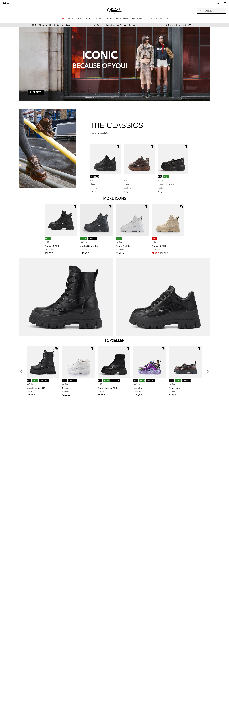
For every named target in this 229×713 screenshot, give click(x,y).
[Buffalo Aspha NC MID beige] (168, 220)
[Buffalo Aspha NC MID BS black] (96, 220)
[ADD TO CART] (118, 146)
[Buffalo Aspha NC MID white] (132, 220)
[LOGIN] (211, 3)
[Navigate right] (208, 372)
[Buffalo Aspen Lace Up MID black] (114, 362)
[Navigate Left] (21, 372)
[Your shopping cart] (225, 3)
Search (208, 10)
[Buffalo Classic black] (105, 159)
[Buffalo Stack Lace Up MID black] (43, 362)
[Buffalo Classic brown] (139, 159)
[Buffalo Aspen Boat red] (185, 362)
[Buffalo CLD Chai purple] (149, 362)
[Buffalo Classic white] (78, 362)
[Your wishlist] (218, 3)
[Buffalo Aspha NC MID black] (61, 220)
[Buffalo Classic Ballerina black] (173, 159)
